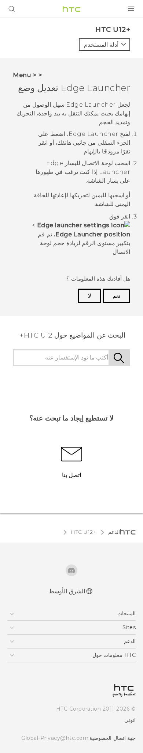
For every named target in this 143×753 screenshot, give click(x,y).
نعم (116, 296)
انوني (130, 720)
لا (89, 296)
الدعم (114, 532)
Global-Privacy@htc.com (54, 738)
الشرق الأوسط (67, 591)
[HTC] (71, 8)
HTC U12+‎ (83, 532)
